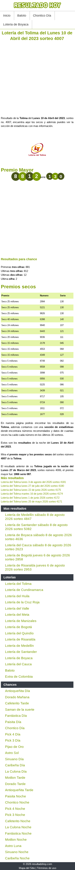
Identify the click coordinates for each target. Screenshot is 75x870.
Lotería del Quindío (19, 633)
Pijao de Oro (14, 747)
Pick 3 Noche (15, 815)
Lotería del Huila (17, 596)
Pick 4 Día (12, 734)
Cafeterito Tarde (17, 703)
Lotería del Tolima (18, 584)
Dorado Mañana (17, 697)
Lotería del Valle (17, 608)
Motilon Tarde (15, 777)
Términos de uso (46, 868)
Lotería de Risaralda (20, 639)
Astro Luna (13, 846)
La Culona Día (16, 771)
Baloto (21, 15)
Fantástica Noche (18, 833)
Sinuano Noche (16, 852)
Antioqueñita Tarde (19, 790)
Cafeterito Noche (17, 821)
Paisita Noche (15, 796)
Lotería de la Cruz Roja (22, 602)
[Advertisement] (37, 78)
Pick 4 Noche (15, 808)
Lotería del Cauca (18, 664)
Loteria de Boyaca (15, 24)
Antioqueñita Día (17, 691)
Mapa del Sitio (27, 868)
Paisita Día (13, 722)
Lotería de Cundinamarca (24, 590)
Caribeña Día (15, 765)
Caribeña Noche (17, 858)
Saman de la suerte (19, 709)
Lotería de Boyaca (19, 658)
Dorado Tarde (15, 784)
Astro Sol (12, 753)
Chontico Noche (17, 802)
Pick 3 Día (12, 740)
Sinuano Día (14, 759)
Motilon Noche (16, 839)
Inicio (6, 15)
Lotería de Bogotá (18, 627)
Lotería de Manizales (20, 621)
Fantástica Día (16, 715)
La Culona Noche (18, 827)
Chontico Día (42, 15)
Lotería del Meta (17, 614)
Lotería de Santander (21, 652)
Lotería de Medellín (19, 645)
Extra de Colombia (19, 676)
